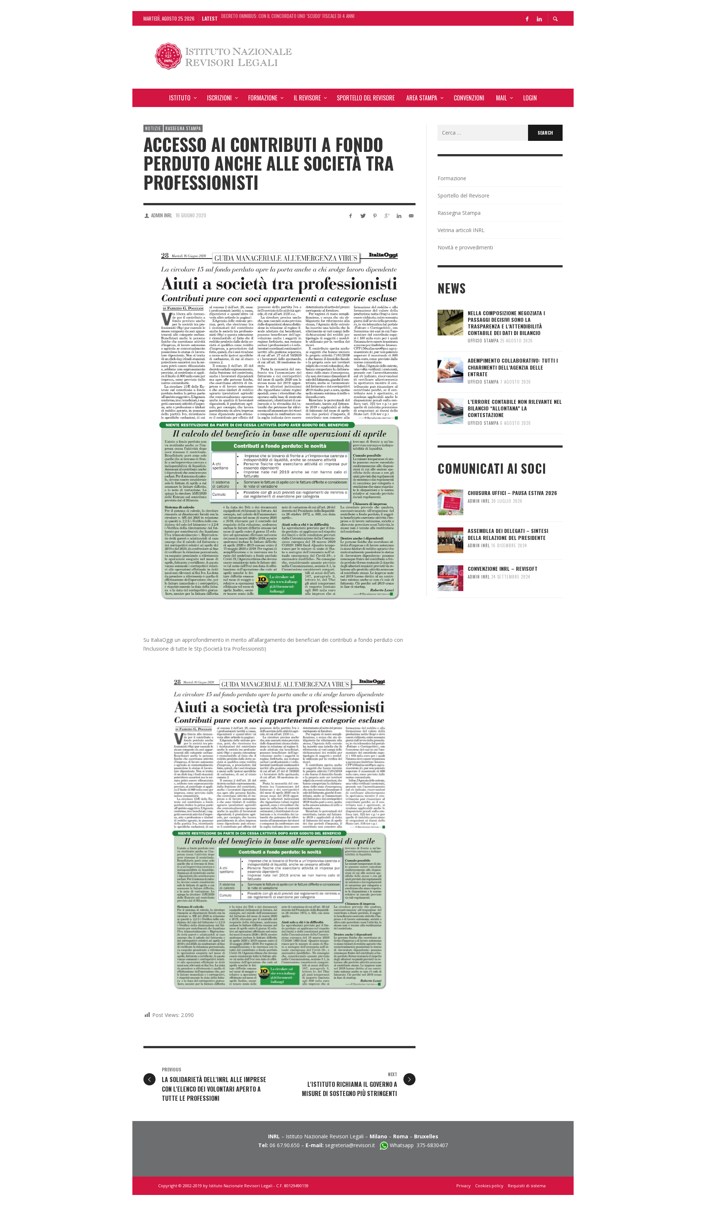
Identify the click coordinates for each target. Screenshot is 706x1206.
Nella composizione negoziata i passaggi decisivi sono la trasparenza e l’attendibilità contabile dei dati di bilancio (296, 18)
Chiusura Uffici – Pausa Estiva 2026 (512, 493)
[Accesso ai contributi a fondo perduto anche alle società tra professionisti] (279, 425)
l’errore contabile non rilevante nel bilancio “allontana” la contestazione (515, 408)
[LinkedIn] (539, 18)
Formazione (452, 178)
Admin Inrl (161, 215)
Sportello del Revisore (463, 195)
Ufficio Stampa (483, 341)
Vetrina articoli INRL (461, 230)
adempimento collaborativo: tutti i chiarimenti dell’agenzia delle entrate (513, 366)
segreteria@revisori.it (352, 1145)
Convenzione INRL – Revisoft (503, 568)
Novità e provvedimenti (465, 247)
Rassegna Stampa (183, 128)
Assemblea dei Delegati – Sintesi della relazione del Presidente (508, 534)
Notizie (153, 128)
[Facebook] (526, 18)
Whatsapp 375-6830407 (419, 1145)
